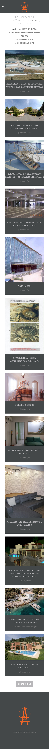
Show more (24, 684)
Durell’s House (24, 405)
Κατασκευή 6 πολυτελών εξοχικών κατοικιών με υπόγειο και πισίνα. (24, 573)
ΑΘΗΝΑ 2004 (24, 286)
